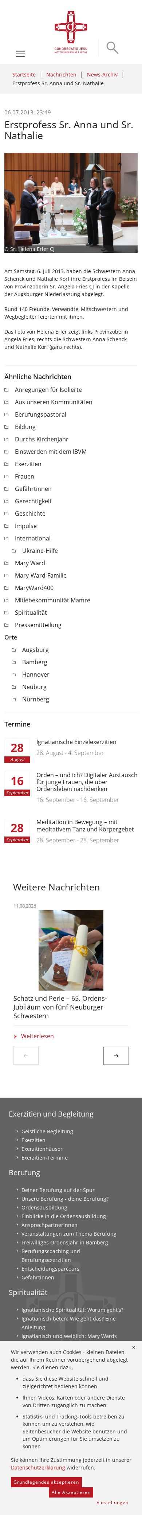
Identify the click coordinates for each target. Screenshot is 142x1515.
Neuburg (34, 687)
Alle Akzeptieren (71, 1492)
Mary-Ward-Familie (41, 575)
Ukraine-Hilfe (40, 551)
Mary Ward (30, 563)
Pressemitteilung (38, 625)
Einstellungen (112, 1502)
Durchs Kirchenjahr (41, 439)
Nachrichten (61, 74)
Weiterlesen (37, 1036)
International (33, 538)
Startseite (24, 74)
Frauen (24, 476)
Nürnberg (35, 699)
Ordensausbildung (44, 1207)
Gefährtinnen (33, 489)
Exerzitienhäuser (42, 1148)
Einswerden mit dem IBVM (51, 452)
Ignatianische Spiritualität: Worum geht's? (72, 1309)
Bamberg (34, 662)
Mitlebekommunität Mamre (52, 600)
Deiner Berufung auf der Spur (58, 1190)
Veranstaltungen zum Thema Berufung (69, 1233)
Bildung (25, 427)
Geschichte (30, 513)
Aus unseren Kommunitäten (53, 402)
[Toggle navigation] (20, 54)
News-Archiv (102, 74)
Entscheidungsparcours (50, 1268)
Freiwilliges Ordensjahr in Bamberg (64, 1242)
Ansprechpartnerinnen (49, 1224)
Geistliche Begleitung (47, 1131)
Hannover (36, 674)
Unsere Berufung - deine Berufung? (65, 1198)
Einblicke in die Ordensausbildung (63, 1216)
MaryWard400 (34, 588)
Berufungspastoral (40, 414)
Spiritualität (31, 613)
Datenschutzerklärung (38, 1467)
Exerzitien (28, 464)
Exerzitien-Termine (44, 1157)
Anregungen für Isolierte (48, 390)
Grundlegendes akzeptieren (46, 1482)
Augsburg (35, 650)
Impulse (26, 526)
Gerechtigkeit (33, 501)
